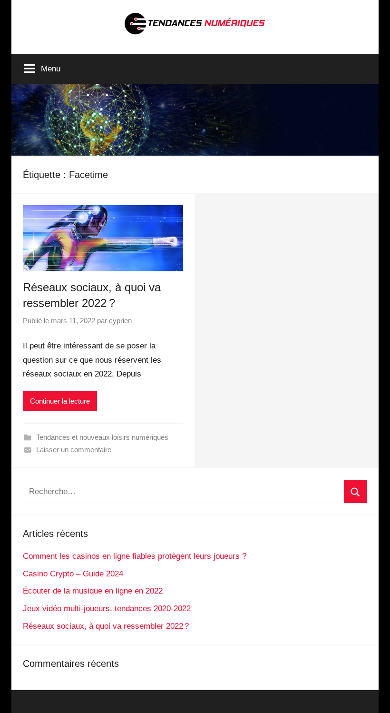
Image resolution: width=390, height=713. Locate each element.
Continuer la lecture (60, 401)
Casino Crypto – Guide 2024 (73, 573)
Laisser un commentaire (73, 450)
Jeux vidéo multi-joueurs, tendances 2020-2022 (107, 608)
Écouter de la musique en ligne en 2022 (93, 590)
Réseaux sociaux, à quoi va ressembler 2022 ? (106, 626)
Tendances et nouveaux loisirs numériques (102, 437)
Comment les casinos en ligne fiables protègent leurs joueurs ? (134, 556)
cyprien (120, 321)
